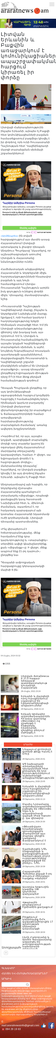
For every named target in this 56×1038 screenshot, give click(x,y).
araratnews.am (9, 1004)
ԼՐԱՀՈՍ (28, 744)
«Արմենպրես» (9, 236)
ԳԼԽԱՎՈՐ (8, 968)
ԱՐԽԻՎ (6, 978)
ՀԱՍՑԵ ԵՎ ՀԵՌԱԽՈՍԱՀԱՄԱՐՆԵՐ (25, 973)
